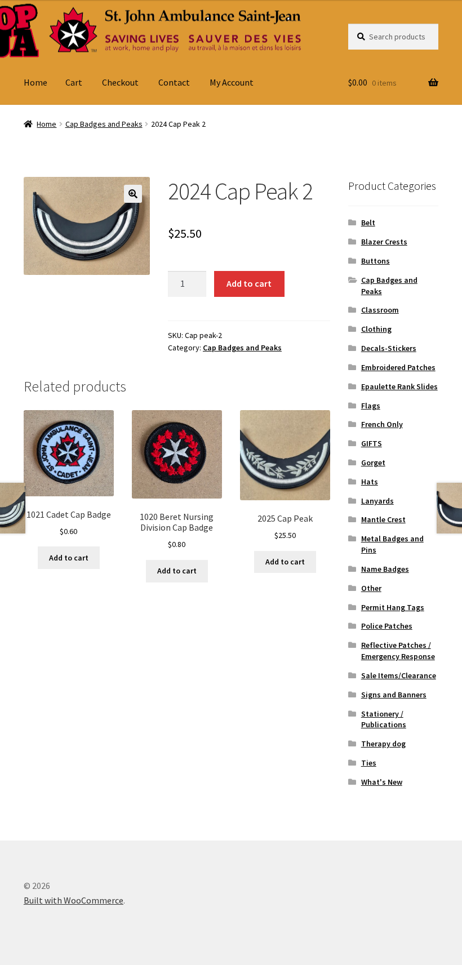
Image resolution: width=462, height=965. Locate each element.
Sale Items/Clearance (398, 675)
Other (371, 588)
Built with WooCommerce (73, 900)
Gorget (373, 462)
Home (35, 82)
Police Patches (386, 626)
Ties (368, 763)
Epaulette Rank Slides (399, 386)
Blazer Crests (384, 242)
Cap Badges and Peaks (104, 124)
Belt (368, 222)
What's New (381, 782)
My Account (232, 82)
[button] (133, 194)
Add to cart (249, 283)
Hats (369, 482)
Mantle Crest (383, 519)
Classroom (380, 310)
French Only (382, 424)
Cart (73, 82)
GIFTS (371, 443)
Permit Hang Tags (392, 607)
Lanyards (377, 501)
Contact (174, 82)
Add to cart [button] (68, 558)
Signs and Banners (394, 695)
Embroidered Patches (398, 367)
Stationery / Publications (383, 719)
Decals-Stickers (388, 348)
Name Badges (385, 569)
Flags (370, 406)
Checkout (120, 82)
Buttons (375, 261)
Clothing (376, 329)
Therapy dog (383, 744)
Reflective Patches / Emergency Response (398, 650)
